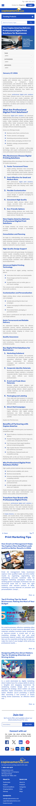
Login (30, 5)
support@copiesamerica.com (11, 801)
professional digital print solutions (22, 94)
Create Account (7, 803)
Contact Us (15, 5)
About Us (22, 782)
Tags (6, 53)
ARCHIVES (7, 65)
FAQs (20, 789)
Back (6, 533)
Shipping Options (8, 789)
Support (5, 784)
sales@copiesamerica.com (11, 798)
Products (22, 784)
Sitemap (5, 791)
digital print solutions (17, 115)
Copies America (9, 514)
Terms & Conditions (8, 787)
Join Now (28, 724)
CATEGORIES (8, 59)
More (31, 595)
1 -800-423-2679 (7, 767)
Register (22, 5)
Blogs (21, 791)
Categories (22, 787)
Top (31, 533)
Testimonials (6, 782)
